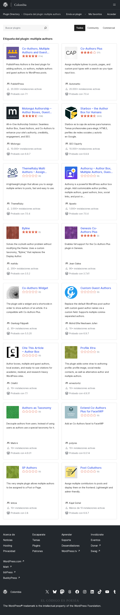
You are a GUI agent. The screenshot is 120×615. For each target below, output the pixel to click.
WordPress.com (13, 561)
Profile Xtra (87, 348)
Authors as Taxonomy (36, 407)
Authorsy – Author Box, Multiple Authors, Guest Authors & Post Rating (96, 170)
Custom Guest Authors (95, 288)
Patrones (37, 551)
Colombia (15, 591)
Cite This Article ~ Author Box (33, 349)
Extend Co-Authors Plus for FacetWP (93, 409)
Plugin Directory (11, 14)
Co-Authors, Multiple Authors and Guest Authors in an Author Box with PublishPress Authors (38, 50)
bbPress (9, 572)
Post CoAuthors (91, 467)
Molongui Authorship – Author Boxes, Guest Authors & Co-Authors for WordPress (37, 110)
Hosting (7, 545)
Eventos (95, 540)
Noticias (7, 540)
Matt (7, 566)
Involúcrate (97, 534)
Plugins (36, 545)
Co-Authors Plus (91, 48)
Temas (36, 540)
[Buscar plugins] (45, 28)
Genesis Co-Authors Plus (88, 230)
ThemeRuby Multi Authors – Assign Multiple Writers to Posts (38, 170)
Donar (96, 545)
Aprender (67, 534)
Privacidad (9, 551)
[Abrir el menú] (115, 4)
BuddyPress (11, 577)
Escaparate (38, 534)
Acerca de (9, 534)
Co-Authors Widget (35, 288)
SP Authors (29, 467)
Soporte (66, 540)
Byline (26, 228)
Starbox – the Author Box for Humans (94, 110)
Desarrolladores (71, 545)
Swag (95, 551)
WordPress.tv (71, 551)
